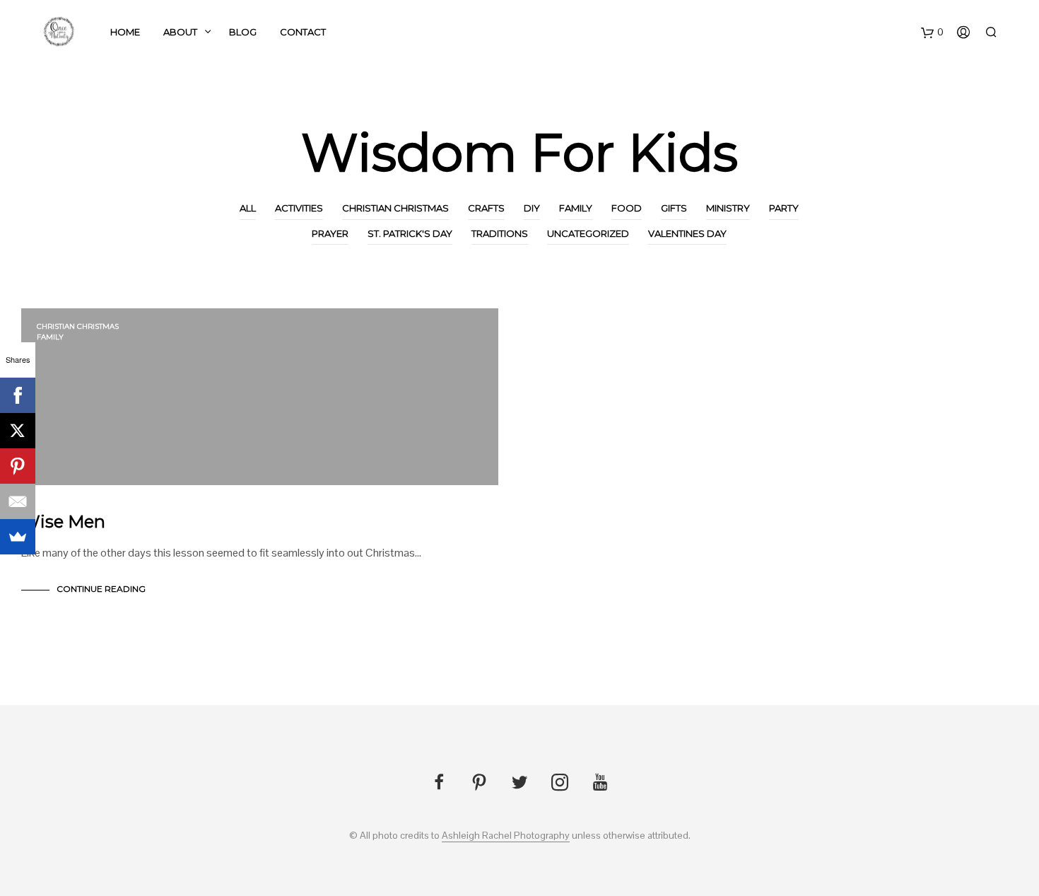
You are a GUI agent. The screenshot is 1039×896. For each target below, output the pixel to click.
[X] (17, 430)
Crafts (486, 208)
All (248, 208)
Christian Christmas (395, 208)
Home (125, 31)
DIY (532, 208)
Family (575, 208)
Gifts (674, 208)
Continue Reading (101, 588)
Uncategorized (588, 233)
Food (626, 208)
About (180, 31)
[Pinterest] (17, 466)
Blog (243, 31)
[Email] (17, 501)
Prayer (330, 233)
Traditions (499, 233)
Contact (303, 31)
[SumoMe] (17, 536)
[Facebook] (17, 395)
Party (784, 208)
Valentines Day (687, 233)
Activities (299, 208)
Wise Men (63, 521)
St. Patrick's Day (410, 233)
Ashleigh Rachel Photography (506, 836)
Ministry (728, 208)
